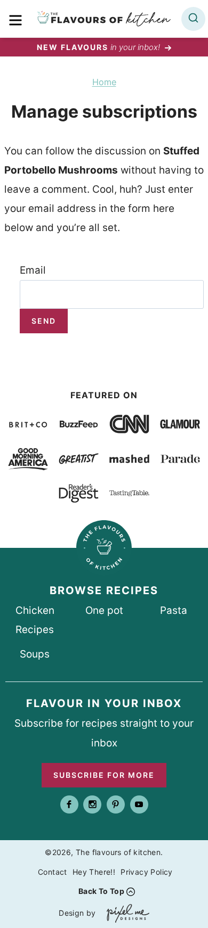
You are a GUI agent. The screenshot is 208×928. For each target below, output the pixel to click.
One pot (104, 610)
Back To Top (101, 891)
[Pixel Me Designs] (125, 913)
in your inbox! (99, 47)
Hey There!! (94, 871)
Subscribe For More (104, 774)
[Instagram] (92, 804)
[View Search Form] (193, 19)
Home (104, 82)
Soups (35, 654)
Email (33, 270)
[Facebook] (69, 804)
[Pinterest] (116, 804)
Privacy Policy (147, 871)
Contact (52, 871)
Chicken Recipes (34, 620)
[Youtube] (139, 804)
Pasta (173, 610)
